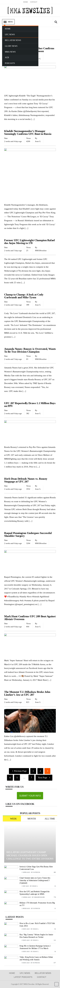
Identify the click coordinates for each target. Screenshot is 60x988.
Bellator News (43, 973)
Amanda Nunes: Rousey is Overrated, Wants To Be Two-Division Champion (30, 350)
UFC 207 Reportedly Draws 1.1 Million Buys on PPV (30, 404)
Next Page (42, 777)
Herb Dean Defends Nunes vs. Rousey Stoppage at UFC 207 (25, 480)
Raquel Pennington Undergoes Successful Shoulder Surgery (28, 534)
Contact (41, 977)
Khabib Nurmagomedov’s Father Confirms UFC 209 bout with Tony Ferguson (29, 50)
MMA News (9, 290)
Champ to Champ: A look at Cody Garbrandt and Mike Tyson (23, 296)
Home (12, 973)
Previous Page (20, 771)
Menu (10, 22)
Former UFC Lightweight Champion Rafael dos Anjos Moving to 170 (29, 242)
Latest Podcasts (23, 977)
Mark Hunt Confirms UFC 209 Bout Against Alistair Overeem (30, 618)
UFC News (9, 44)
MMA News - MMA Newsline (30, 10)
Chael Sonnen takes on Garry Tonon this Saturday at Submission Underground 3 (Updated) (35, 880)
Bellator (11, 828)
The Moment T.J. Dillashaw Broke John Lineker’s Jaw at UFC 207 (27, 693)
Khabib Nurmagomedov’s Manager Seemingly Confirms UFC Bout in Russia (27, 132)
